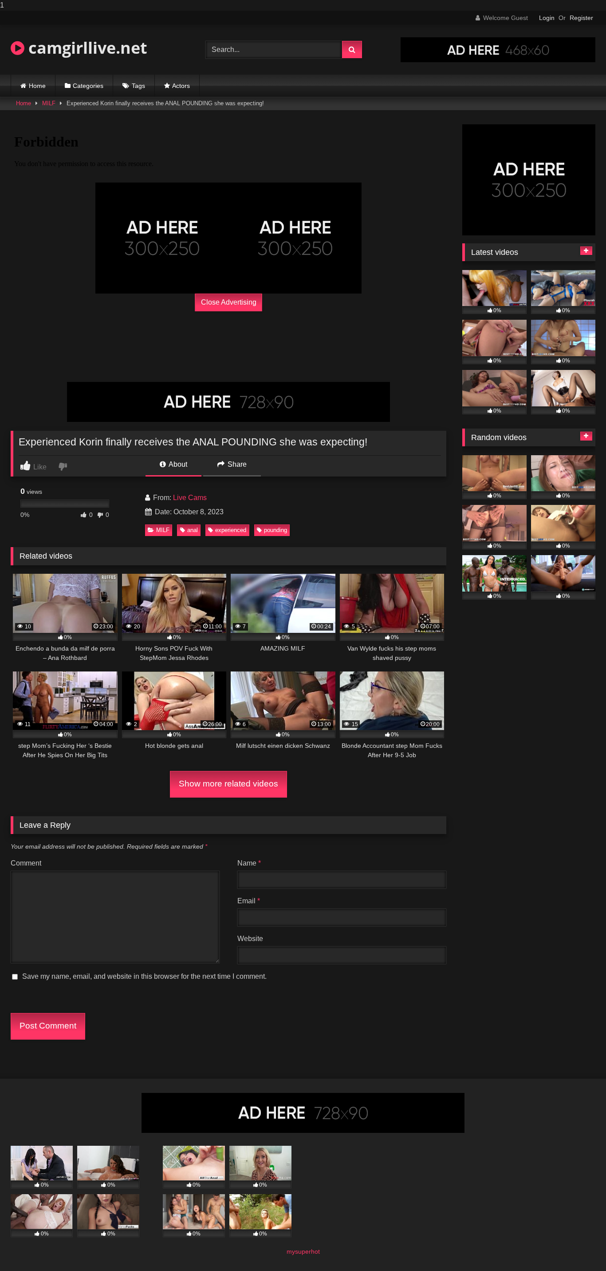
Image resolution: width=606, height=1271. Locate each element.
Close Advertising (228, 302)
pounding (275, 530)
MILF (48, 103)
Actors (181, 85)
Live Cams (190, 497)
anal (192, 530)
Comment (26, 863)
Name (249, 863)
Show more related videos (228, 783)
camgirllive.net (85, 48)
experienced (230, 530)
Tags (138, 85)
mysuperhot (303, 1251)
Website (250, 938)
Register (581, 17)
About (177, 464)
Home (37, 85)
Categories (88, 85)
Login (547, 17)
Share (236, 464)
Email (248, 901)
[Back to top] (578, 1246)
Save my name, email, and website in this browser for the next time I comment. (144, 976)
